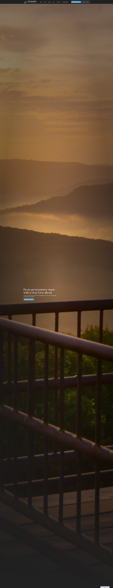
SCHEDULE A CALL (29, 299)
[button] (41, 2)
